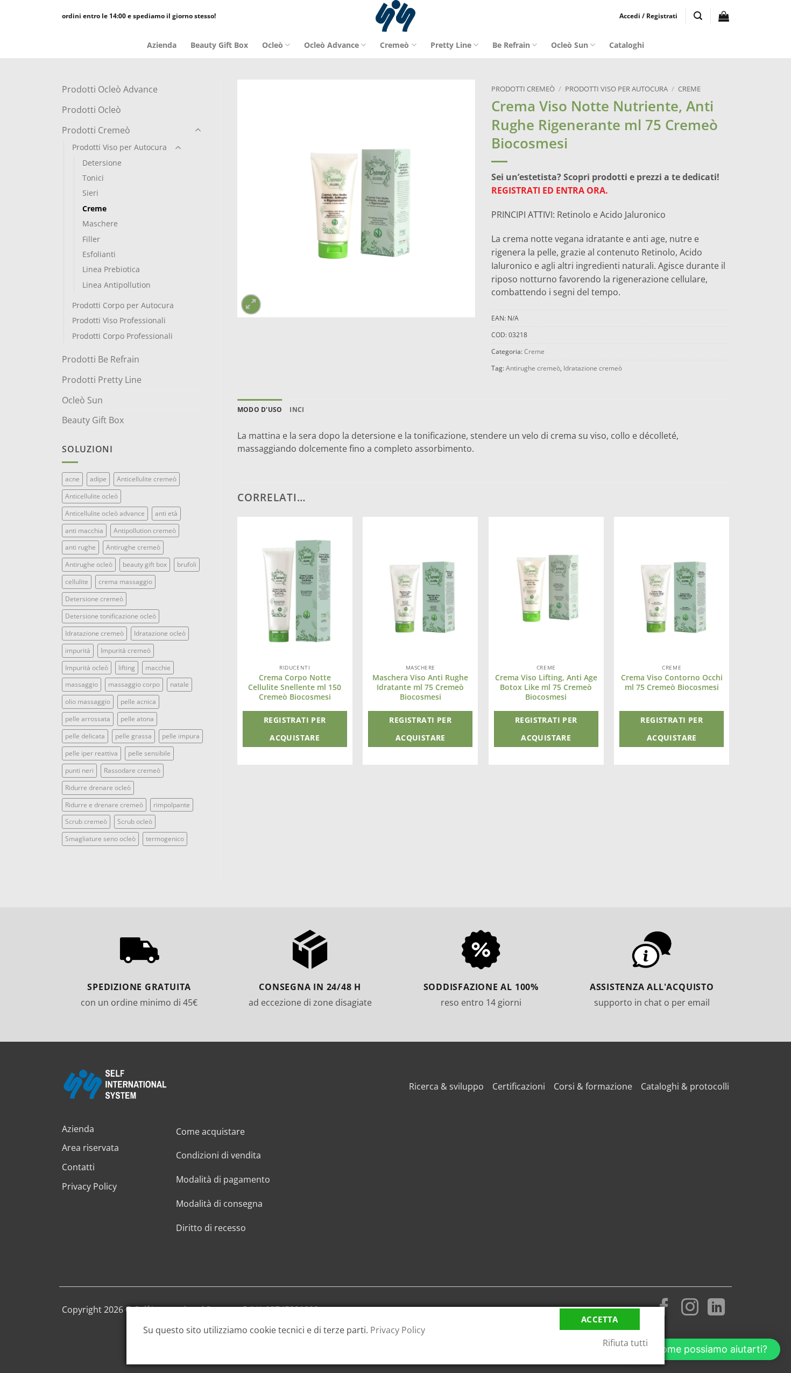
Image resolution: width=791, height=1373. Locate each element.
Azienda (161, 45)
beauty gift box (145, 564)
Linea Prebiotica (111, 269)
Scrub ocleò (134, 821)
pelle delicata (85, 736)
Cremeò (394, 45)
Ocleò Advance (331, 45)
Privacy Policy (89, 1186)
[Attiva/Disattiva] (198, 130)
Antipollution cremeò (145, 530)
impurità (77, 650)
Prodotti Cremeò (96, 130)
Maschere (100, 223)
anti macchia (84, 530)
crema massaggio (125, 581)
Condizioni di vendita (218, 1155)
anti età (166, 513)
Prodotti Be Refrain (100, 359)
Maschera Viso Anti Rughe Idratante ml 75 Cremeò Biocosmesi (420, 687)
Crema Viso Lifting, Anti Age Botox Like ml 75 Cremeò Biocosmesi (546, 687)
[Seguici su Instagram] (689, 1308)
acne (72, 478)
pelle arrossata (87, 718)
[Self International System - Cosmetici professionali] (395, 16)
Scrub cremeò (86, 821)
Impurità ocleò (86, 667)
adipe (98, 478)
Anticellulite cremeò (146, 478)
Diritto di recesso (211, 1228)
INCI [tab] (296, 409)
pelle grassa (133, 736)
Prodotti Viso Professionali (119, 320)
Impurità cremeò (126, 650)
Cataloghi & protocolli (685, 1086)
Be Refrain (511, 45)
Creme (94, 208)
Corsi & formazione (593, 1086)
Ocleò (272, 45)
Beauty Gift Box (219, 45)
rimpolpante (171, 804)
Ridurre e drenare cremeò (104, 804)
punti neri (79, 770)
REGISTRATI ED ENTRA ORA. (549, 190)
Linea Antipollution (116, 285)
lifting (126, 667)
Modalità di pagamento (223, 1179)
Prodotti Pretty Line (102, 380)
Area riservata (90, 1148)
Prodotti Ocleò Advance (110, 89)
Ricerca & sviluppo (446, 1086)
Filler (91, 239)
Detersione (102, 163)
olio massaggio (87, 701)
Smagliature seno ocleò (100, 838)
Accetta (599, 1319)
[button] (648, 16)
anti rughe (80, 547)
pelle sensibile (149, 753)
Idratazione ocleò (160, 633)
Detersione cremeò (94, 598)
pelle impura (181, 736)
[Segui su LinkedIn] (716, 1308)
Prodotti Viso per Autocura (119, 147)
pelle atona (137, 718)
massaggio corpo (134, 684)
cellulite (76, 581)
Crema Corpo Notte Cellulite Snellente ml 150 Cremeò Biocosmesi (294, 687)
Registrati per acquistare (295, 729)
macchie (158, 667)
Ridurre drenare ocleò (98, 787)
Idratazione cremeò (94, 633)
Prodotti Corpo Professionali (122, 336)
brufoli (186, 564)
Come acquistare (210, 1131)
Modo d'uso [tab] (259, 409)
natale (179, 684)
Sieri (90, 193)
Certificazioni (518, 1086)
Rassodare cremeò (132, 770)
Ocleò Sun (569, 45)
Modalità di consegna (219, 1204)
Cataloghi (626, 45)
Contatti (78, 1167)
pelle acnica (138, 701)
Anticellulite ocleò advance (105, 513)
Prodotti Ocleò (91, 110)
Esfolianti (99, 254)
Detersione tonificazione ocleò (110, 616)
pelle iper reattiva (91, 753)
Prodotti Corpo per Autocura (123, 305)
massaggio (81, 684)
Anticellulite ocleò (91, 496)
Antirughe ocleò (88, 564)
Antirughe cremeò (133, 547)
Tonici (93, 178)
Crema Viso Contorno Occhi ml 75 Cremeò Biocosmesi (672, 682)
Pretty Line (450, 45)
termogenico (165, 838)
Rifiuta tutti (625, 1343)
